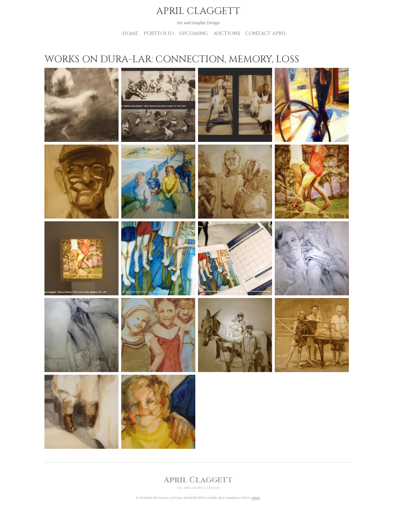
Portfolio (159, 33)
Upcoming (193, 33)
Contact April (266, 33)
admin (255, 498)
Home (130, 33)
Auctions (226, 33)
